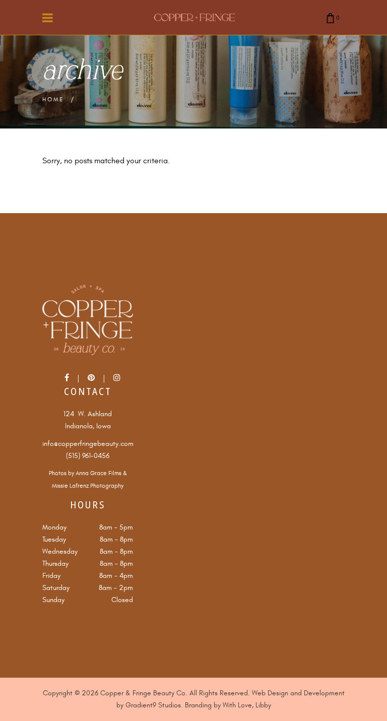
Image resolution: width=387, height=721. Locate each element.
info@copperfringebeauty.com (88, 443)
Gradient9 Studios (153, 705)
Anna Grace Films (98, 473)
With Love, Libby (247, 705)
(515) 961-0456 (87, 455)
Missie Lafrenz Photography (87, 486)
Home (53, 99)
